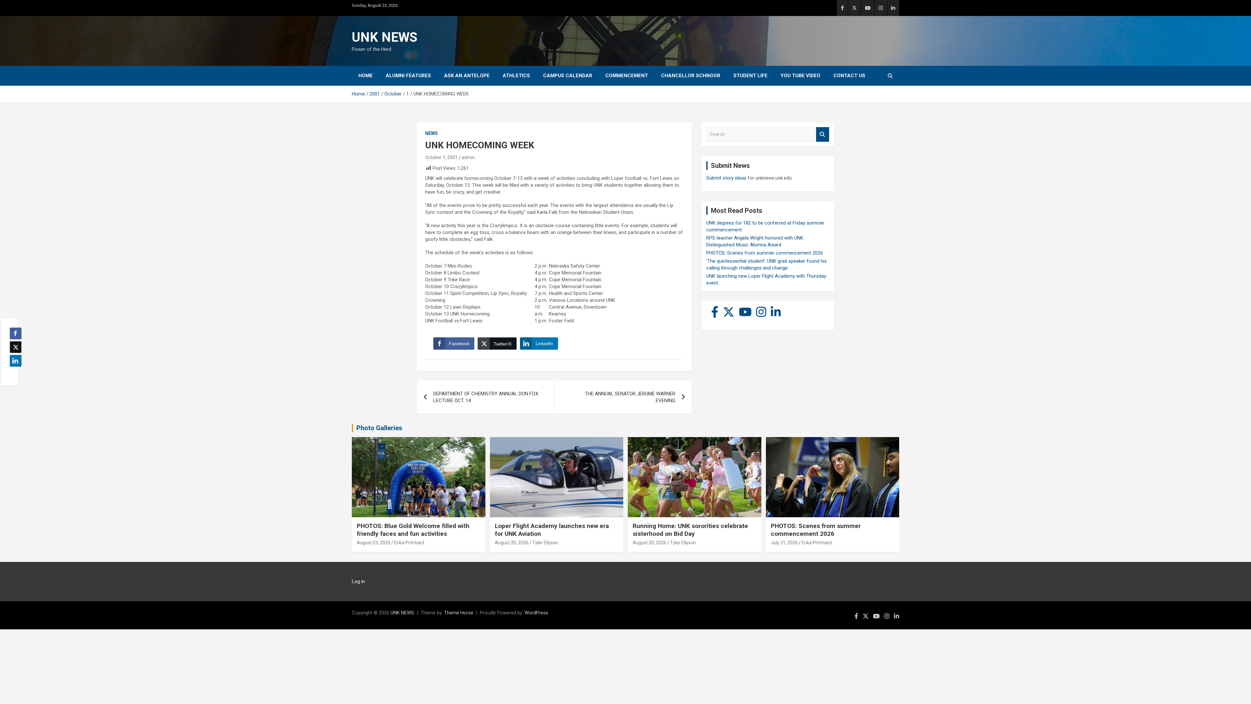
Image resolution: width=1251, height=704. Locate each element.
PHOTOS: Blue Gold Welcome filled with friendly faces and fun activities (413, 530)
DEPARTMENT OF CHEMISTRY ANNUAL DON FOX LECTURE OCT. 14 (485, 397)
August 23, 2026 (373, 542)
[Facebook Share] (16, 333)
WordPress (536, 613)
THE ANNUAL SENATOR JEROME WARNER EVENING (630, 397)
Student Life (750, 76)
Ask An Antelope (467, 76)
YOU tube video (800, 76)
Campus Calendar (567, 76)
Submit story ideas (726, 178)
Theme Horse (458, 613)
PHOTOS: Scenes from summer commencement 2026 (764, 253)
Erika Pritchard (409, 542)
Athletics (516, 76)
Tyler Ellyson (545, 542)
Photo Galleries (379, 428)
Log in (358, 581)
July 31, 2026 (784, 542)
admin (468, 157)
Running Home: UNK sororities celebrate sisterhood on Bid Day (690, 530)
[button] (14, 373)
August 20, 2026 (511, 542)
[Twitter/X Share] (16, 347)
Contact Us (849, 76)
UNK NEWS (384, 37)
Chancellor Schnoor (690, 76)
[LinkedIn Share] (16, 361)
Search (822, 134)
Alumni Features (408, 76)
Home (365, 76)
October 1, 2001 (441, 157)
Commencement (626, 76)
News (431, 133)
